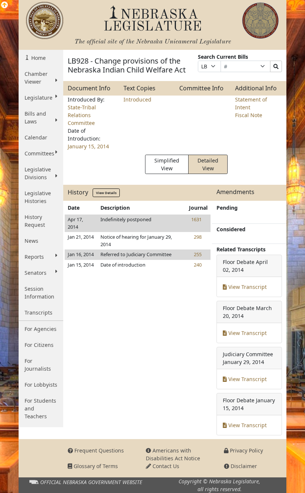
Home (38, 57)
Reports (34, 256)
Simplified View (166, 164)
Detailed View (208, 164)
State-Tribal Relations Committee (82, 115)
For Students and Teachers (40, 408)
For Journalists (38, 364)
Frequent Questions (98, 450)
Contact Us (165, 466)
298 (198, 236)
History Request (35, 220)
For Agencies (41, 328)
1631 (196, 219)
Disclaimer (243, 466)
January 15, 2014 (88, 146)
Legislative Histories (38, 197)
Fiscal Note (248, 115)
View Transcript (247, 286)
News (31, 240)
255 (198, 254)
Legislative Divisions (38, 173)
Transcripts (38, 312)
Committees (39, 153)
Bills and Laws (35, 117)
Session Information (39, 292)
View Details (106, 192)
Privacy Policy (245, 450)
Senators (35, 272)
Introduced (137, 99)
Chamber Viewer (36, 77)
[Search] (276, 66)
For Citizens (39, 344)
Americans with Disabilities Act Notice (173, 454)
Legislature (38, 97)
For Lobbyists (41, 384)
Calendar (36, 137)
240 (198, 264)
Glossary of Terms (95, 466)
